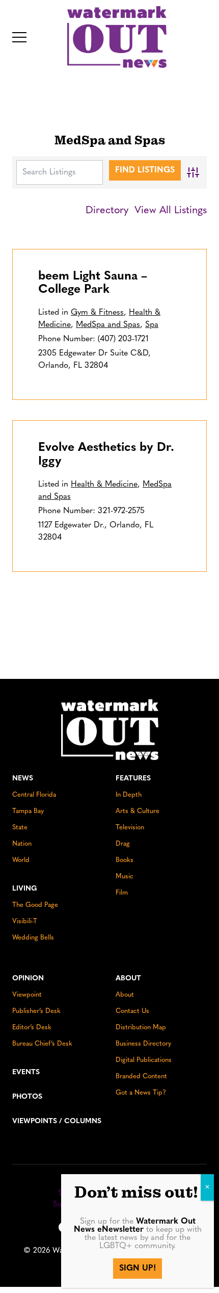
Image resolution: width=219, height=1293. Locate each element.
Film (122, 893)
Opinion (28, 978)
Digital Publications (144, 1060)
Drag (123, 844)
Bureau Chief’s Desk (42, 1044)
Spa (151, 325)
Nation (22, 844)
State (20, 827)
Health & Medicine (104, 484)
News (22, 778)
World (21, 860)
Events (26, 1072)
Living (24, 889)
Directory (107, 211)
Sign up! (137, 1268)
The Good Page (35, 905)
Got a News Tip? (141, 1092)
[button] (19, 37)
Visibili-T (24, 921)
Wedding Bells (33, 937)
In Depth (129, 795)
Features (133, 778)
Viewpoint (27, 995)
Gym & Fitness (97, 313)
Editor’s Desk (31, 1027)
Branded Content (141, 1076)
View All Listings (170, 211)
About (128, 978)
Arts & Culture (137, 811)
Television (130, 827)
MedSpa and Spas (108, 325)
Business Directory (143, 1044)
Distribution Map (141, 1027)
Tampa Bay (28, 811)
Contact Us (132, 1011)
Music (124, 876)
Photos (27, 1097)
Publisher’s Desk (36, 1011)
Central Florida (34, 795)
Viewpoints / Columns (56, 1121)
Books (124, 860)
